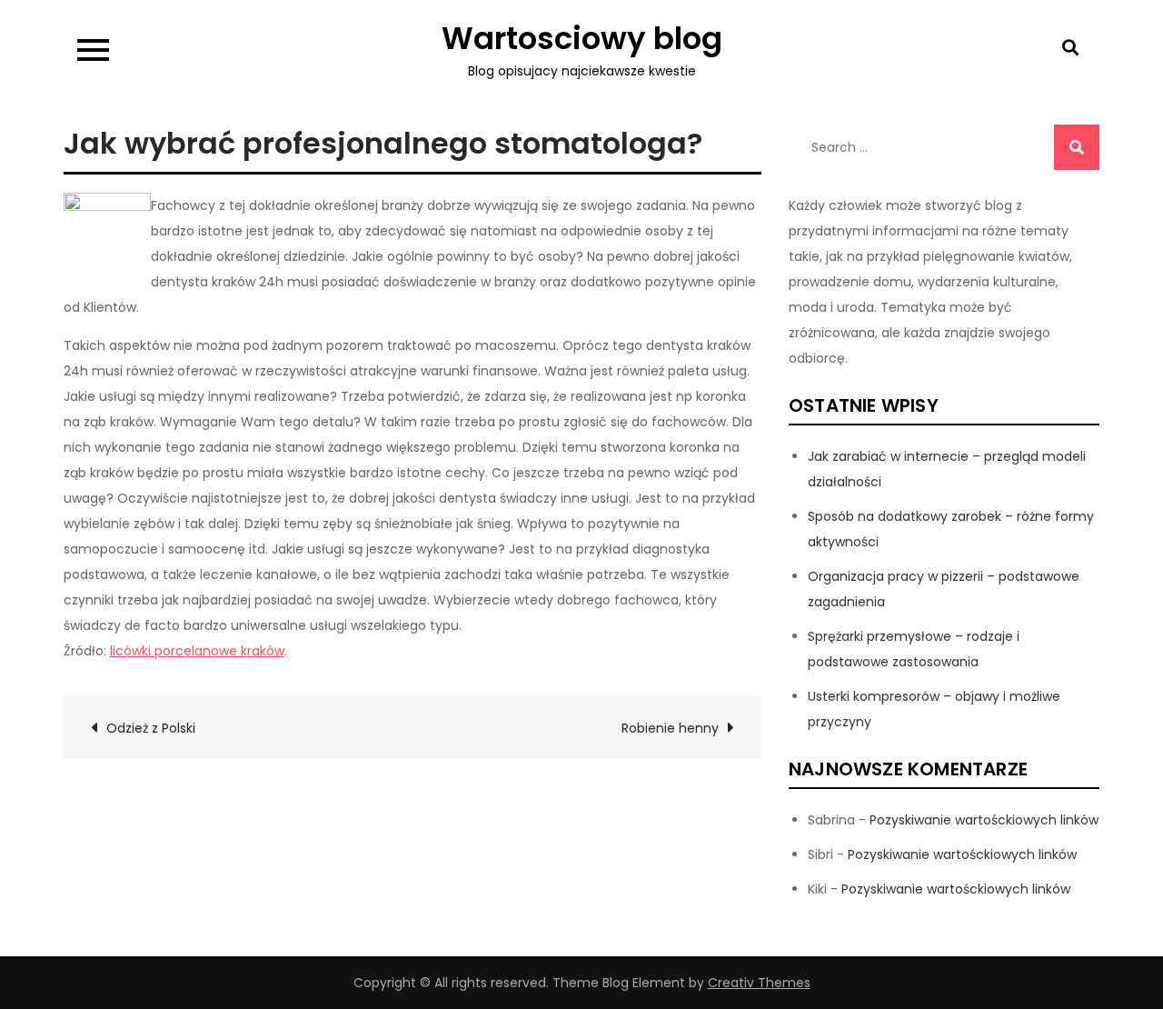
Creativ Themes (759, 983)
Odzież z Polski (150, 728)
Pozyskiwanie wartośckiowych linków (984, 820)
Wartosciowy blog (582, 38)
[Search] (1076, 147)
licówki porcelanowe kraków (197, 651)
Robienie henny (670, 728)
